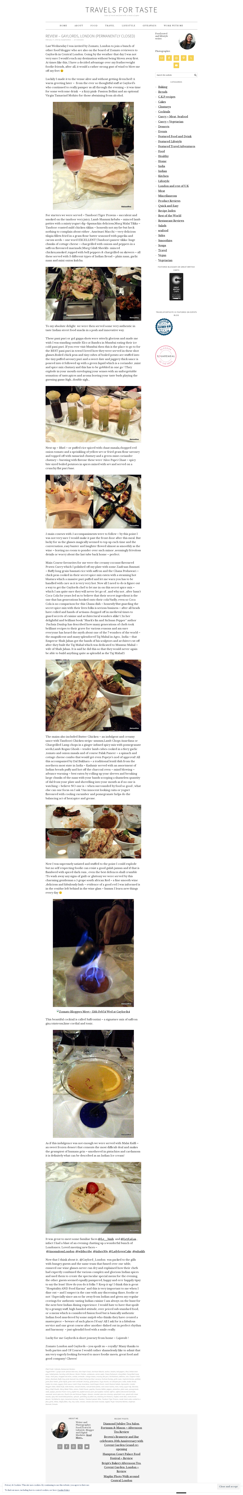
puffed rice (75, 1392)
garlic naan (118, 1379)
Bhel (127, 1372)
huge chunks (104, 1382)
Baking (162, 87)
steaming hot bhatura (105, 1397)
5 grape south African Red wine (67, 1372)
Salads (162, 225)
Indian (162, 171)
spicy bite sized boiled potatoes (62, 1397)
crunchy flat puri (102, 1377)
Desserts (163, 126)
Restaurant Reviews (68, 1369)
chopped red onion (64, 1377)
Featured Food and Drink (175, 136)
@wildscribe (84, 1251)
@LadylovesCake (120, 1251)
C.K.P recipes (166, 96)
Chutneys (164, 106)
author (107, 1372)
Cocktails (164, 111)
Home (162, 161)
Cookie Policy (64, 1490)
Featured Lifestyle (170, 141)
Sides (161, 235)
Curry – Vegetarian (170, 121)
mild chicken (69, 1387)
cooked (74, 1377)
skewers (90, 1394)
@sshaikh (139, 1251)
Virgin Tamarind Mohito (119, 1402)
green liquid (63, 1382)
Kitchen (163, 176)
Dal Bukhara (113, 1377)
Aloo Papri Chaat (85, 1372)
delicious (122, 1377)
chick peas (54, 1377)
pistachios (116, 1389)
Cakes (162, 101)
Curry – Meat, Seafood (173, 116)
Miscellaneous (167, 195)
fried (81, 1379)
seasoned (49, 1394)
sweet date (123, 1397)
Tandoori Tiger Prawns (110, 1399)
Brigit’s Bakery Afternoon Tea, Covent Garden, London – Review (121, 1467)
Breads (162, 91)
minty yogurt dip (125, 1387)
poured (58, 1392)
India (124, 1382)
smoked (96, 1394)
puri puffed (99, 1392)
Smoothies (165, 240)
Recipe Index (167, 210)
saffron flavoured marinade (125, 1392)
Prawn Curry (66, 1392)
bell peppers (120, 1372)
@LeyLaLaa (128, 1239)
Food (161, 151)
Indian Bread (131, 1382)
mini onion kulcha (107, 1387)
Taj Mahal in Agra (57, 1399)
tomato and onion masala (95, 1402)
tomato (82, 1402)
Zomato (55, 1404)
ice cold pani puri (116, 1382)
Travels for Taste (121, 9)
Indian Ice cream (51, 1384)
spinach (76, 1397)
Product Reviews (169, 200)
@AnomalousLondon (60, 1251)
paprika (92, 1389)
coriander (81, 1377)
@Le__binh (106, 1239)
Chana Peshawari (111, 1374)
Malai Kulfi (60, 1387)
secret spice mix (58, 1394)
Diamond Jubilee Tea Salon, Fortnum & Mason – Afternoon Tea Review (121, 1428)
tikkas (56, 1402)
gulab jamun (94, 1382)
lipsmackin (125, 1384)
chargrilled (122, 1374)
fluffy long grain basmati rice (68, 1379)
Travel (162, 250)
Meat (161, 191)
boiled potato (54, 1374)
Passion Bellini (100, 1389)
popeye (52, 1392)
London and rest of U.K (173, 186)
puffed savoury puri (87, 1392)
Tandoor (82, 1399)
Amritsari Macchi (98, 1372)
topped (107, 1402)
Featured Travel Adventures (176, 146)
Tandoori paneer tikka (93, 1399)
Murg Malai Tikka (66, 1389)
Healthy (163, 156)
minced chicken (80, 1387)
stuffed (115, 1397)
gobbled (137, 1379)
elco (127, 1377)
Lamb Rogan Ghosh (97, 1384)
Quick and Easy (168, 205)
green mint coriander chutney (78, 1382)
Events (162, 131)
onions (76, 1389)
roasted (106, 1392)
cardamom (90, 1374)
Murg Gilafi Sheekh (52, 1389)
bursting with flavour (67, 1374)
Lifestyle (57, 1369)
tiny (69, 1402)
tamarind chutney (71, 1399)
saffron (112, 1392)
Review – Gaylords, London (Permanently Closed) (90, 36)
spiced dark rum (119, 1394)
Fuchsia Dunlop (107, 1379)
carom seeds (99, 1374)
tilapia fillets (63, 1402)
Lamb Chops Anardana (81, 1384)
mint (116, 1387)
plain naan (124, 1389)
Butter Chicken (81, 1374)
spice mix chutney (106, 1394)
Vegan (162, 255)
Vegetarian (165, 260)
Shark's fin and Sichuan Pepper (76, 1394)
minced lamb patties (93, 1387)
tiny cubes (75, 1402)
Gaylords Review (128, 1379)
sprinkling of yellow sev (88, 1397)
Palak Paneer (83, 1389)
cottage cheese (90, 1377)
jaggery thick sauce (65, 1384)
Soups (162, 245)
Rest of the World (169, 215)
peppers (109, 1389)
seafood (163, 230)
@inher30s (100, 1251)
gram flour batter (52, 1382)
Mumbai (135, 1387)
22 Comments (79, 40)
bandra (113, 1372)
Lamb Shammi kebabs (112, 1384)
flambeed (54, 1379)
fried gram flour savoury (92, 1379)
